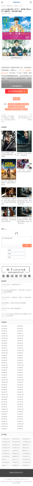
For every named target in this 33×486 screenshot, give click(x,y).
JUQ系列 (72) (26, 456)
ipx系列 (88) (15, 450)
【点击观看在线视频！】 (16, 91)
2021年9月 (20, 397)
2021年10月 (4, 397)
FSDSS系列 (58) (26, 462)
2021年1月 (20, 406)
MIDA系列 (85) (5, 453)
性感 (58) (4, 465)
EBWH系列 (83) (6, 456)
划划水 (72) (15, 459)
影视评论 (16, 6)
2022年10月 (4, 382)
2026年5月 (20, 328)
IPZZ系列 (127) (5, 444)
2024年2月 (4, 362)
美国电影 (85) (15, 453)
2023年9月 (20, 367)
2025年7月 (20, 340)
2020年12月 (4, 409)
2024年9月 (20, 353)
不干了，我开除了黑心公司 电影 (16, 106)
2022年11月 (20, 380)
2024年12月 (4, 350)
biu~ (27, 245)
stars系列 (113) (15, 447)
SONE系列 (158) (6, 441)
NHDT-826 (10, 104)
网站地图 (16, 479)
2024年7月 (20, 355)
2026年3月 (20, 331)
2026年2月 (4, 333)
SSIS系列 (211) (5, 439)
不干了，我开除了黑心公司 (21, 104)
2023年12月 (4, 365)
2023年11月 (20, 365)
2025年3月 (20, 345)
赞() (17, 98)
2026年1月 (20, 333)
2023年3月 (20, 375)
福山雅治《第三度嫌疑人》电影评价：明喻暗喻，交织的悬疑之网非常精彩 (8, 118)
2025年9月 (20, 338)
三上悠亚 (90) (5, 450)
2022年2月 (4, 392)
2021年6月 (4, 402)
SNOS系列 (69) (26, 459)
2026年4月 (4, 331)
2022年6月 (4, 387)
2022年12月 (4, 380)
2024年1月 (20, 362)
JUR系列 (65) (15, 462)
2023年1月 (20, 377)
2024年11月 (20, 350)
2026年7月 (20, 326)
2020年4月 (4, 419)
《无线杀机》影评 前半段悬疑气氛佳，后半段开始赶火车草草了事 (8, 219)
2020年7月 (20, 414)
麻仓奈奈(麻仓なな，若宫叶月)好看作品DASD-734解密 (25, 117)
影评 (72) (4, 459)
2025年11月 (20, 336)
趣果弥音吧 (16, 2)
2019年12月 (4, 424)
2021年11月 (20, 394)
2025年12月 (4, 336)
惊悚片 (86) (25, 450)
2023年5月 (20, 372)
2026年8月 (4, 326)
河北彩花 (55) (26, 465)
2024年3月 (20, 360)
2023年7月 (20, 370)
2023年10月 (4, 367)
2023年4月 (4, 375)
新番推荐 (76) (15, 456)
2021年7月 (20, 399)
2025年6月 (4, 343)
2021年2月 (4, 406)
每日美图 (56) (15, 465)
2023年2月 (4, 377)
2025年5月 (20, 343)
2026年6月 (4, 328)
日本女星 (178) (26, 439)
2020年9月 (20, 411)
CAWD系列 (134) (27, 441)
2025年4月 (4, 345)
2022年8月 (4, 384)
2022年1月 (20, 392)
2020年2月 (4, 421)
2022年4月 (4, 389)
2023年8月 (4, 370)
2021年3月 (20, 404)
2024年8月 (4, 355)
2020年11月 (20, 409)
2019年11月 (20, 424)
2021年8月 (4, 399)
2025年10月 (4, 338)
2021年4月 (4, 404)
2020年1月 (20, 421)
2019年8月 (4, 428)
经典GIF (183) (15, 439)
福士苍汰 (25, 109)
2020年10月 (4, 411)
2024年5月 (20, 358)
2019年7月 (20, 428)
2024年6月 (4, 358)
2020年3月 (20, 419)
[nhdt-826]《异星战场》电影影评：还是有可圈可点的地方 (8, 182)
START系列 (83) (26, 453)
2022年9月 (20, 382)
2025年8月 (4, 340)
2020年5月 (20, 416)
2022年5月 (20, 387)
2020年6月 (4, 416)
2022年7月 (20, 384)
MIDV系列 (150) (16, 441)
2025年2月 (4, 348)
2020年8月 (4, 414)
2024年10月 (4, 353)
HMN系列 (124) (16, 444)
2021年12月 (4, 394)
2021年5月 (20, 402)
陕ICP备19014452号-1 (24, 479)
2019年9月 (20, 426)
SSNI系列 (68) (5, 462)
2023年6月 (4, 372)
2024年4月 (4, 360)
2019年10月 (4, 426)
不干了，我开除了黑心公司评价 (13, 109)
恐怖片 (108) (26, 447)
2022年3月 (20, 389)
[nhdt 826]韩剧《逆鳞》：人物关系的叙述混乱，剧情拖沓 (8, 154)
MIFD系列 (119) (6, 447)
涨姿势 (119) (26, 444)
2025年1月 (20, 348)
